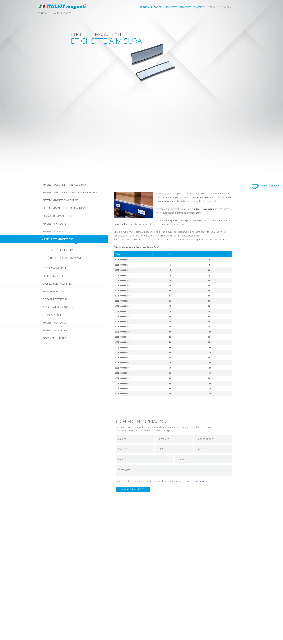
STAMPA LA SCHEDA (268, 185)
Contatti (199, 7)
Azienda (144, 7)
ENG (224, 7)
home (56, 13)
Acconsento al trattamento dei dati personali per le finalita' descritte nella (162, 480)
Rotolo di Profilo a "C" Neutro (68, 258)
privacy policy (199, 480)
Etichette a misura (61, 250)
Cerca (212, 7)
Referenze (185, 7)
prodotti (66, 13)
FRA (229, 7)
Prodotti (156, 7)
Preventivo (170, 7)
